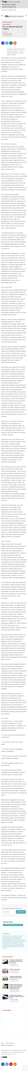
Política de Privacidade (7, 1045)
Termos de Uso (10, 1043)
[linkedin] (11, 43)
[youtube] (11, 1064)
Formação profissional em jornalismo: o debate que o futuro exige (16, 961)
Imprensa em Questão (7, 22)
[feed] (15, 1064)
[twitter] (7, 43)
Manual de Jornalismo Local (9, 6)
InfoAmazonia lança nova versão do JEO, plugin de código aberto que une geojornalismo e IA (15, 986)
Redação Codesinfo (15, 989)
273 (6, 32)
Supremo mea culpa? (14, 969)
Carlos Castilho (14, 999)
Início (2, 1043)
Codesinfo (13, 4)
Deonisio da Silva (8, 33)
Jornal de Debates (7, 24)
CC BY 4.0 (14, 1054)
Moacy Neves (14, 964)
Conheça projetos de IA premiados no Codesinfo (15, 977)
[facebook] (3, 43)
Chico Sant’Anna (14, 970)
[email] (15, 43)
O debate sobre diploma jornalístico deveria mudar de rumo (16, 996)
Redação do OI (14, 979)
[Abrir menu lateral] (1, 15)
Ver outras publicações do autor (13, 925)
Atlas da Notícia (6, 4)
